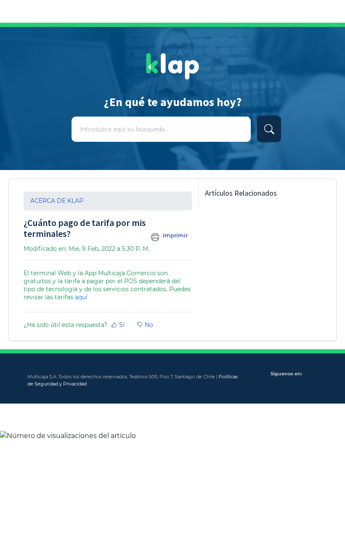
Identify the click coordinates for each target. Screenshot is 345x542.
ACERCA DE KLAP (56, 201)
